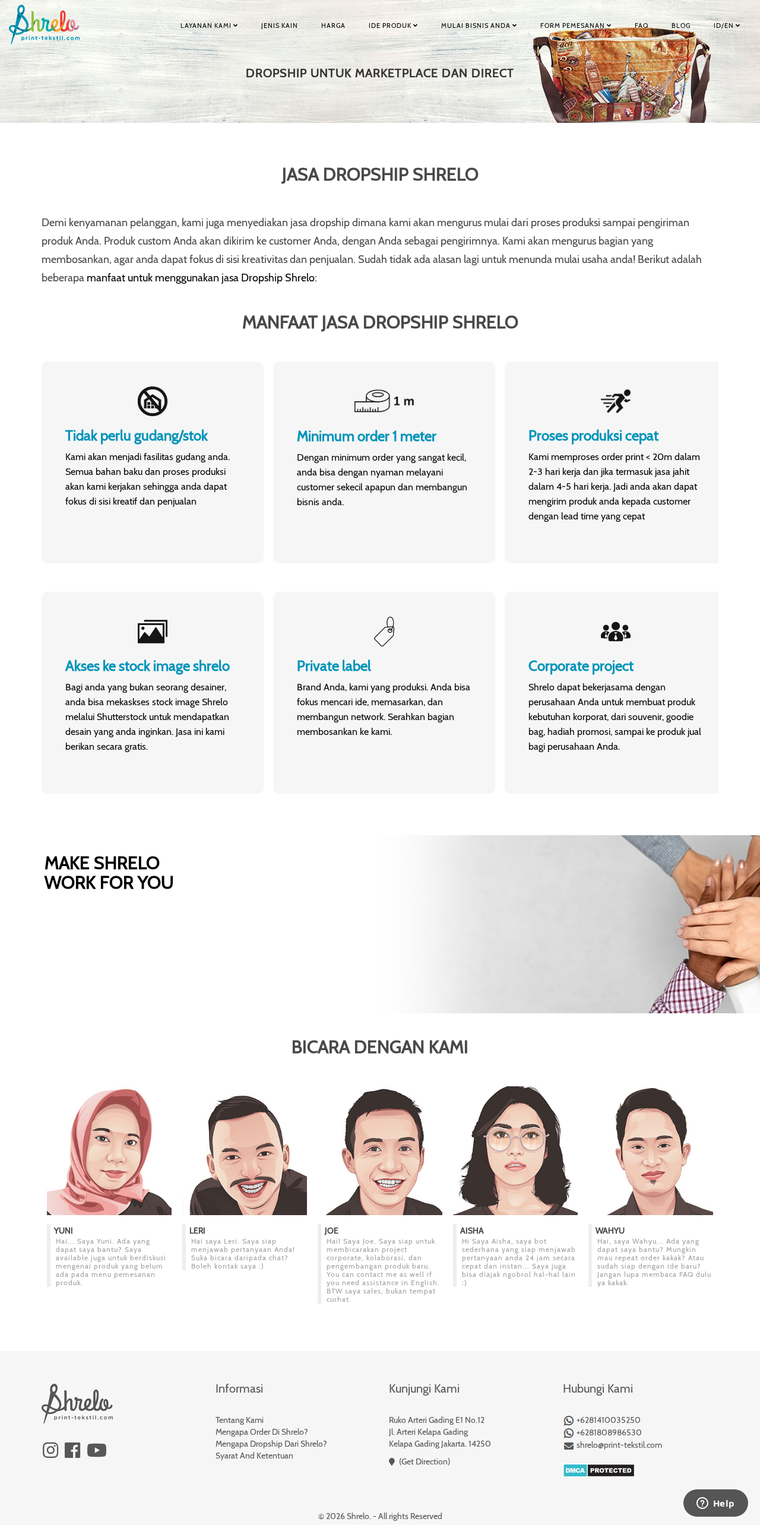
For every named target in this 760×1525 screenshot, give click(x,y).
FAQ (641, 25)
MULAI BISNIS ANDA (476, 25)
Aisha (472, 1230)
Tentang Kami (240, 1420)
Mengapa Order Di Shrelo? (262, 1431)
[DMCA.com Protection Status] (599, 1469)
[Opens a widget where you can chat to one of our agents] (715, 1504)
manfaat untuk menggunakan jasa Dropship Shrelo (201, 277)
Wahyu (610, 1230)
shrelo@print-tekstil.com (618, 1445)
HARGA (333, 25)
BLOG (681, 25)
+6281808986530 (608, 1432)
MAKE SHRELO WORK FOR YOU (109, 872)
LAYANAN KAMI (206, 25)
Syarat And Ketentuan (254, 1455)
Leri (197, 1230)
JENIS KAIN (279, 25)
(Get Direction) (424, 1461)
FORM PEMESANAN (573, 25)
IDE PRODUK (391, 25)
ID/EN (725, 25)
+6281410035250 (608, 1420)
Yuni (63, 1230)
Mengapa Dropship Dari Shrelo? (271, 1443)
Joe (331, 1230)
